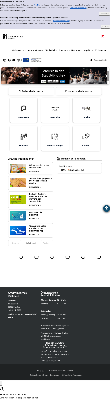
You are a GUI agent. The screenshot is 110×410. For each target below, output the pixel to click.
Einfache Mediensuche (31, 91)
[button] (19, 50)
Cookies (37, 5)
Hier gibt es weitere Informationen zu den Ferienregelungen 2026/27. (55, 345)
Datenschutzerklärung (39, 375)
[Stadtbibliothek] (13, 36)
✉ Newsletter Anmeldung (72, 375)
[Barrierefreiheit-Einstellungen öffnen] (106, 208)
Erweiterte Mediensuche (78, 91)
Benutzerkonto (100, 60)
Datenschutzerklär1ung (78, 8)
